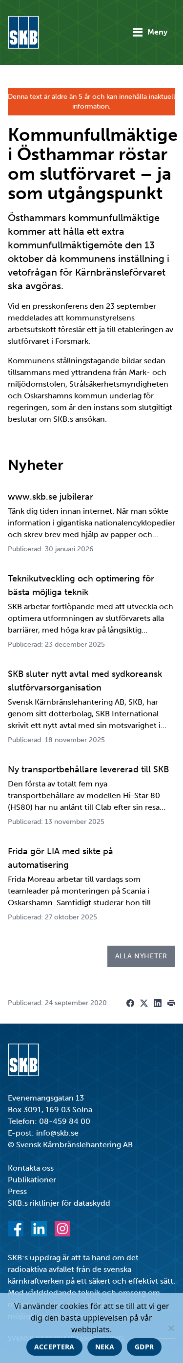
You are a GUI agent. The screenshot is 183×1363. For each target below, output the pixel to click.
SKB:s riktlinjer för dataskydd (59, 1203)
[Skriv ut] (171, 1003)
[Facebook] (15, 1228)
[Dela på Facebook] (130, 1003)
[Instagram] (62, 1228)
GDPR (144, 1346)
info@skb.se (57, 1133)
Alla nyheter (141, 956)
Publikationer (32, 1179)
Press (17, 1191)
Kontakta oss (31, 1168)
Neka (104, 1346)
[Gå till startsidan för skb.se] (23, 32)
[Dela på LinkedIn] (158, 1003)
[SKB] (23, 1060)
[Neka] (171, 1328)
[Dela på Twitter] (144, 1003)
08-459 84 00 (64, 1121)
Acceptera (54, 1346)
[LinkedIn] (39, 1228)
